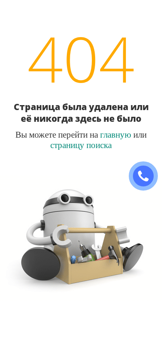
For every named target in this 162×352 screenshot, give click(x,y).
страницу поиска (81, 145)
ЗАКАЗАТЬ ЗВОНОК (146, 176)
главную (115, 134)
